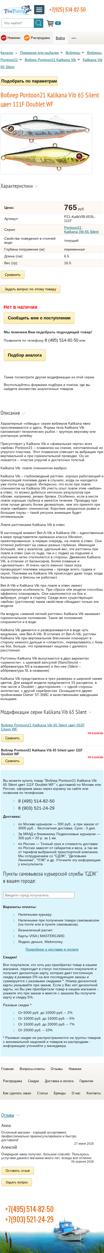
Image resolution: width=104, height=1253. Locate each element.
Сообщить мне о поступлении (39, 317)
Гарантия (86, 1081)
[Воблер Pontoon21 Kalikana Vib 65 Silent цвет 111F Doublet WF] (46, 173)
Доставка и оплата (59, 1081)
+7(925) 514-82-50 (67, 9)
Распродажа (40, 38)
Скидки (33, 1081)
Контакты (94, 1093)
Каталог (7, 53)
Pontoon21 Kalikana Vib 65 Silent (81, 229)
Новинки (14, 38)
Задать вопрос (17, 1182)
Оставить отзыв (18, 1171)
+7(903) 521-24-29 (29, 1219)
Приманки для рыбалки (39, 53)
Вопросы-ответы (32, 1069)
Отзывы (57, 1069)
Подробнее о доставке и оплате (52, 949)
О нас (76, 1093)
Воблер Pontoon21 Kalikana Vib (50, 60)
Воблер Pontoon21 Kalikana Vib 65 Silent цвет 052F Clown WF (43, 727)
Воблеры (73, 53)
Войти (60, 38)
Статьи (42, 1093)
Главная (7, 1069)
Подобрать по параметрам (29, 81)
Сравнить (12, 275)
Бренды (60, 1093)
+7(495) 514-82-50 (29, 1209)
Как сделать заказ (17, 1093)
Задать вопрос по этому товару (30, 289)
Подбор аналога (25, 355)
